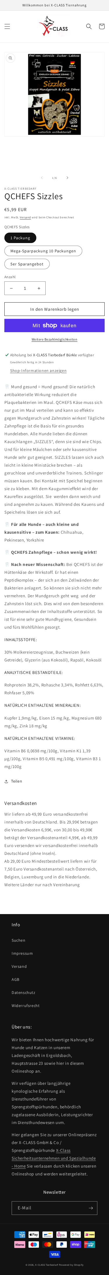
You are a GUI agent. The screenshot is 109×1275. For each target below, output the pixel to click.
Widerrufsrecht (26, 1005)
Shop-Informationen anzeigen (38, 370)
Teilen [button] (16, 781)
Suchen (19, 940)
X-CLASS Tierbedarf (46, 1264)
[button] (7, 26)
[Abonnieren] (90, 1208)
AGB (15, 979)
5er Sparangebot (27, 264)
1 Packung (20, 237)
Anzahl (9, 276)
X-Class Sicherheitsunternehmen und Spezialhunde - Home (54, 1158)
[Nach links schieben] (41, 177)
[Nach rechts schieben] (67, 177)
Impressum (22, 953)
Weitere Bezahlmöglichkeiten (55, 339)
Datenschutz (23, 992)
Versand (25, 217)
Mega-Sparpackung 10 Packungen (43, 250)
